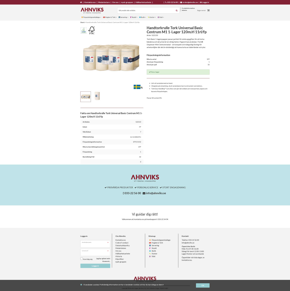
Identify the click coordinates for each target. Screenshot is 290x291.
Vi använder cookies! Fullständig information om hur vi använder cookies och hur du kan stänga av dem (123, 285)
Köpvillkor (119, 259)
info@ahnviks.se (156, 193)
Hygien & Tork (157, 243)
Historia (118, 256)
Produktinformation (188, 8)
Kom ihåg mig (87, 259)
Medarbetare (120, 248)
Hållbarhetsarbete (122, 253)
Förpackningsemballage (160, 240)
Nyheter (184, 10)
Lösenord (85, 251)
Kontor (154, 253)
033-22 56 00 (133, 193)
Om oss (118, 251)
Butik (153, 251)
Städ (153, 256)
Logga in (95, 266)
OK (202, 285)
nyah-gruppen (120, 262)
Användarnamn (86, 242)
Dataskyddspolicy (122, 245)
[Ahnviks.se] (93, 10)
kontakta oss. (187, 260)
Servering (155, 245)
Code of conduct (121, 243)
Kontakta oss (120, 240)
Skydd (154, 248)
